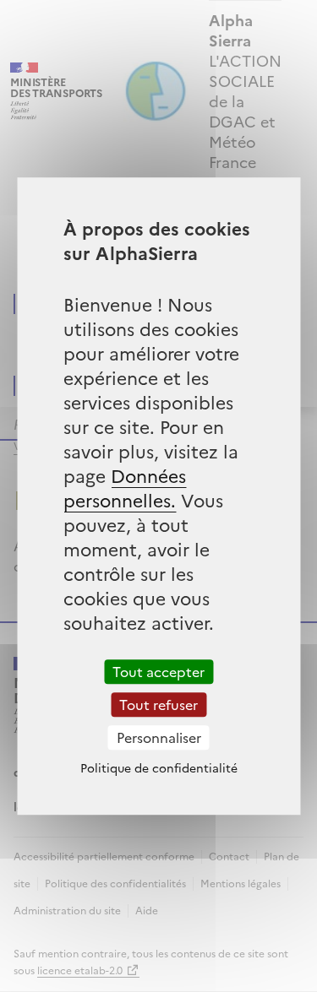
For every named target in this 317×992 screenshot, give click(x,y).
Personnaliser (159, 737)
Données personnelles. (124, 487)
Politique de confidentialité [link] (159, 767)
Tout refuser (158, 704)
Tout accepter (158, 671)
